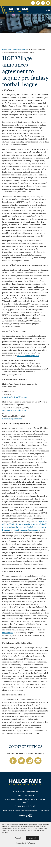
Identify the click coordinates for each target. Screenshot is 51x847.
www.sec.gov (7, 633)
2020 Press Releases (20, 50)
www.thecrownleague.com (28, 356)
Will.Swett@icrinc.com (12, 419)
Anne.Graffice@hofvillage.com (15, 397)
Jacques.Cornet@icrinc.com (14, 410)
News (9, 50)
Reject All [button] (18, 838)
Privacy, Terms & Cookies (25, 806)
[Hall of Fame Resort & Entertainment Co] (18, 10)
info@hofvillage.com (29, 791)
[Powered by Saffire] (29, 815)
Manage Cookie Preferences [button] (25, 843)
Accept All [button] (32, 838)
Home (4, 50)
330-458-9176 (28, 795)
